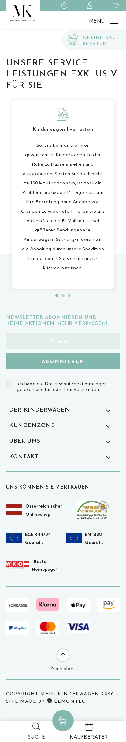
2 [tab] (63, 295)
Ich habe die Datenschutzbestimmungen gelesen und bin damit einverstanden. (62, 387)
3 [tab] (69, 295)
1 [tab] (56, 295)
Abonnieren (63, 361)
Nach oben (63, 668)
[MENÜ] (114, 19)
